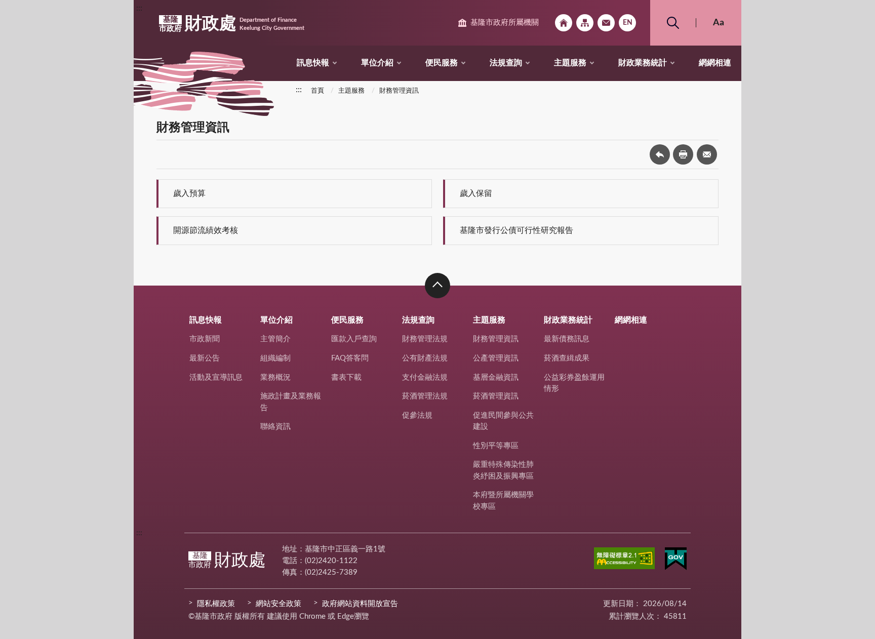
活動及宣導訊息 (216, 377)
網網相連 (715, 63)
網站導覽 (584, 22)
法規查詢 (506, 63)
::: (139, 8)
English (627, 22)
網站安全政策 (278, 604)
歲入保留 (476, 193)
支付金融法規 (425, 377)
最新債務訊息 (566, 339)
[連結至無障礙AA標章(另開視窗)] (624, 560)
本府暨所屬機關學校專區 (503, 500)
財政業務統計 (642, 63)
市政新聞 (204, 339)
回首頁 (563, 22)
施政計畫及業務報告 (290, 402)
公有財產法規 (425, 358)
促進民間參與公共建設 (503, 421)
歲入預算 (189, 193)
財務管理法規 (425, 339)
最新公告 (204, 358)
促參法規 (417, 415)
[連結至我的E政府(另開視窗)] (676, 560)
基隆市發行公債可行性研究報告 (516, 230)
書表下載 (346, 377)
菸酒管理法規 (425, 396)
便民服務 (441, 63)
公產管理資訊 (496, 358)
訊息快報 (313, 63)
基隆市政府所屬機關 (504, 22)
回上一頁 (660, 154)
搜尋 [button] (673, 23)
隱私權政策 (216, 604)
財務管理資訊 (399, 91)
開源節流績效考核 (205, 230)
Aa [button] (718, 23)
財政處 (231, 23)
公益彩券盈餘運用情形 (574, 383)
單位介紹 (377, 63)
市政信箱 (606, 22)
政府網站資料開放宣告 (360, 604)
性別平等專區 (496, 446)
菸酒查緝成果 (566, 358)
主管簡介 (275, 339)
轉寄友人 (707, 154)
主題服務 (570, 63)
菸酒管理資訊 (496, 396)
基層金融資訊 (496, 377)
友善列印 (683, 154)
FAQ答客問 (350, 358)
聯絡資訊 (275, 426)
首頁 (317, 91)
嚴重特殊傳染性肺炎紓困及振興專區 (503, 470)
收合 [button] (437, 285)
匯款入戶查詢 (354, 339)
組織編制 (275, 358)
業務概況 (275, 377)
